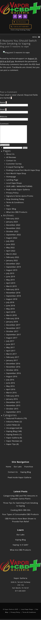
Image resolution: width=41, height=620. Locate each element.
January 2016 (12, 399)
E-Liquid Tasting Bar (15, 167)
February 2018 (12, 318)
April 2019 (10, 283)
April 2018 (10, 312)
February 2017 (12, 357)
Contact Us (11, 160)
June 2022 (10, 244)
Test (8, 206)
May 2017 (10, 347)
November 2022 (13, 228)
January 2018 (12, 322)
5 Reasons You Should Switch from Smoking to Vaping (18, 42)
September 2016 (13, 373)
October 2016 (12, 370)
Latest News (11, 425)
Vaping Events (12, 434)
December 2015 (13, 402)
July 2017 (10, 341)
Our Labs (18, 466)
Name (2, 102)
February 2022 (12, 257)
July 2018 (10, 302)
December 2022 (13, 225)
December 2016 (13, 363)
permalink (32, 61)
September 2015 (13, 412)
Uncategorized (12, 428)
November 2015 (13, 405)
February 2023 (12, 218)
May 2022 (10, 247)
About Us (10, 154)
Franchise (28, 466)
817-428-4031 (20, 591)
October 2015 (12, 409)
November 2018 (13, 293)
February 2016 (12, 396)
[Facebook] (15, 16)
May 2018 (10, 309)
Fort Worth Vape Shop (16, 173)
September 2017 (13, 334)
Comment (4, 124)
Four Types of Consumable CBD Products (20, 514)
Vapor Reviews (12, 441)
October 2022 (12, 231)
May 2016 (10, 386)
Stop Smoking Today (15, 199)
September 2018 (13, 296)
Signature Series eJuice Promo (19, 196)
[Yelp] (25, 16)
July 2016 (10, 380)
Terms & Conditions (15, 202)
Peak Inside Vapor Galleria (18, 189)
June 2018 (10, 305)
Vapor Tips (11, 444)
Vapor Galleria (12, 438)
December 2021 (13, 264)
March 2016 (11, 392)
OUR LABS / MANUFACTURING (19, 186)
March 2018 (11, 315)
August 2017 (11, 338)
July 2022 (10, 241)
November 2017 (13, 328)
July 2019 (10, 273)
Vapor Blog (11, 209)
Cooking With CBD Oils (20, 510)
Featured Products (14, 418)
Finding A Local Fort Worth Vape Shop (23, 170)
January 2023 (12, 222)
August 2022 (11, 238)
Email (2, 109)
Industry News (12, 421)
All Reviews (11, 157)
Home (8, 466)
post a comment (11, 70)
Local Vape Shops (14, 183)
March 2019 (11, 286)
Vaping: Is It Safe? (20, 545)
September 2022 (13, 235)
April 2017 (10, 351)
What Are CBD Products (16, 212)
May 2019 (10, 280)
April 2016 (10, 389)
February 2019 (12, 289)
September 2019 (13, 267)
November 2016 (13, 367)
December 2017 (13, 325)
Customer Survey (14, 164)
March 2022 (11, 254)
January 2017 (12, 360)
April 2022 (10, 251)
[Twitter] (20, 16)
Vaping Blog (11, 431)
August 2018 (11, 299)
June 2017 (10, 344)
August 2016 (11, 376)
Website (3, 116)
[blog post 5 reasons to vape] (16, 52)
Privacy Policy (12, 193)
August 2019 (11, 270)
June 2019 (10, 276)
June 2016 (10, 383)
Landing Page (12, 180)
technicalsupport (17, 58)
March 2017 (11, 354)
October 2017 (12, 331)
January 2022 (12, 260)
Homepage (11, 177)
